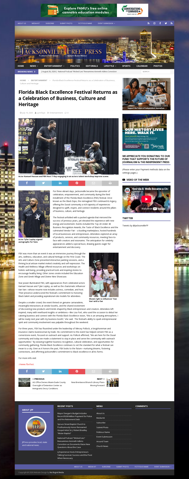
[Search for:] (156, 71)
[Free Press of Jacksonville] (94, 61)
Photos (158, 65)
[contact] (148, 23)
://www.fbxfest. (26, 364)
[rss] (171, 23)
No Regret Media (57, 472)
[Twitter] (165, 23)
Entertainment (53, 65)
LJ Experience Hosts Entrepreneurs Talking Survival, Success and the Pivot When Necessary (74, 455)
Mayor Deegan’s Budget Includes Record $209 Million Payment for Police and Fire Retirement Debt (74, 416)
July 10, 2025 (27, 112)
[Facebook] (160, 23)
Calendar (142, 65)
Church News (102, 446)
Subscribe (50, 23)
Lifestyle (109, 65)
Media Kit (36, 23)
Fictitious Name (85, 23)
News (33, 65)
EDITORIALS (92, 65)
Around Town (102, 441)
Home (21, 65)
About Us (22, 23)
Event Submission (105, 23)
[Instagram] (154, 23)
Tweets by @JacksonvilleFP (135, 225)
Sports (126, 65)
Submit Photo (66, 23)
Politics (75, 65)
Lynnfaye (41, 112)
